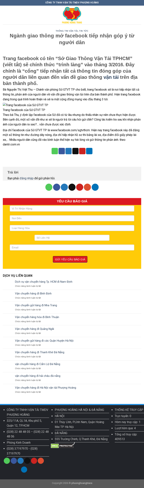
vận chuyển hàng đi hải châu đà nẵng (37, 376)
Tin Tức (83, 31)
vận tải (111, 77)
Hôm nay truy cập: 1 (127, 422)
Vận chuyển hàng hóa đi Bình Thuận (37, 317)
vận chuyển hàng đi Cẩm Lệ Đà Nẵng (37, 364)
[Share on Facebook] (61, 151)
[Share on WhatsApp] (55, 151)
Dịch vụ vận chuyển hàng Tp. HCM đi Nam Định (43, 281)
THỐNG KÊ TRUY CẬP (129, 410)
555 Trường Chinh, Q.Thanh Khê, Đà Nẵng (81, 439)
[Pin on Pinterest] (82, 151)
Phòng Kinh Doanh (19, 442)
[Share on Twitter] (68, 151)
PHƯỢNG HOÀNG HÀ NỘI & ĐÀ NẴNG (79, 410)
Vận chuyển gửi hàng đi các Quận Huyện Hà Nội (44, 340)
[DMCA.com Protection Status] (62, 445)
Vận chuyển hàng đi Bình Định (33, 293)
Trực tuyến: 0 (123, 416)
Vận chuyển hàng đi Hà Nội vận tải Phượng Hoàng (45, 387)
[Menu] (5, 14)
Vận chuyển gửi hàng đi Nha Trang (36, 305)
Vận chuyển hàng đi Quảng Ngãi (34, 329)
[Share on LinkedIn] (89, 151)
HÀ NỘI (59, 416)
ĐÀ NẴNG (61, 433)
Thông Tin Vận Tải (67, 31)
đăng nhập (27, 178)
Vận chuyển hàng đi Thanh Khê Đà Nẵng (39, 352)
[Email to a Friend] (75, 151)
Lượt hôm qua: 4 (125, 428)
